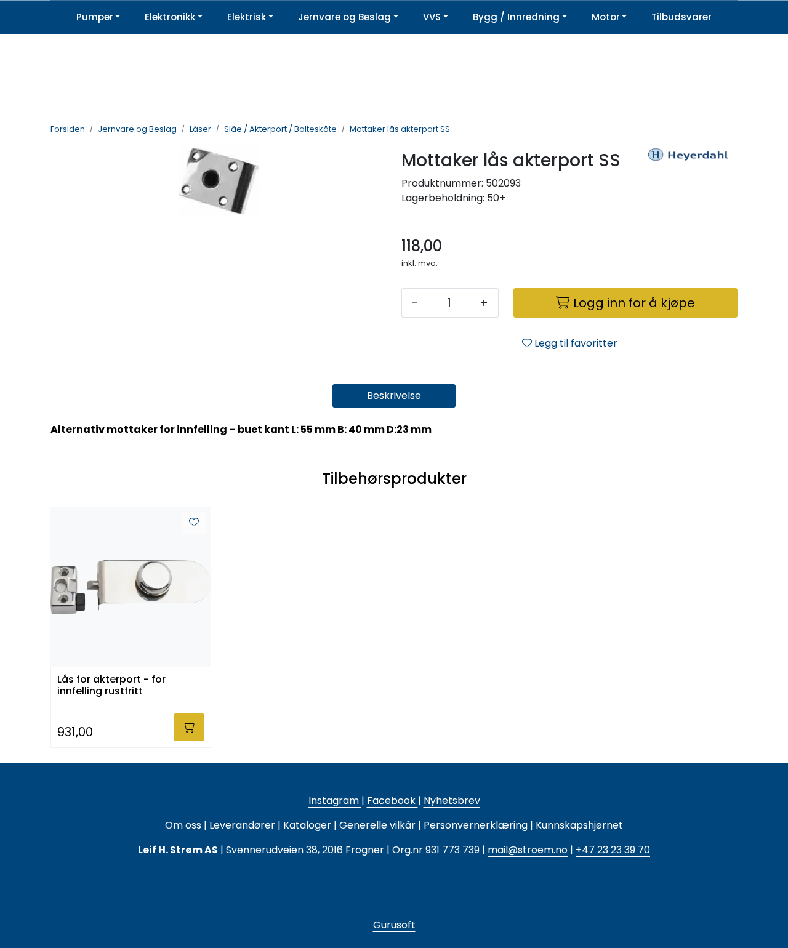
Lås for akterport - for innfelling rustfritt (111, 685)
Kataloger (307, 825)
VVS (432, 16)
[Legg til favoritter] (194, 523)
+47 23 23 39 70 (613, 850)
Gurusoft (394, 925)
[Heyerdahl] (688, 185)
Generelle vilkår (377, 825)
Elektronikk (170, 16)
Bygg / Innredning (516, 16)
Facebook (392, 800)
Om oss (183, 825)
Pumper (94, 16)
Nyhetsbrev (452, 800)
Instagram (334, 800)
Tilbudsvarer (681, 16)
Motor (606, 16)
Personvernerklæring (474, 825)
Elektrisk (246, 16)
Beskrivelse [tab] (394, 395)
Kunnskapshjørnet (579, 825)
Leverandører (242, 825)
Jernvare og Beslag (344, 16)
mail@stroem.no (528, 850)
